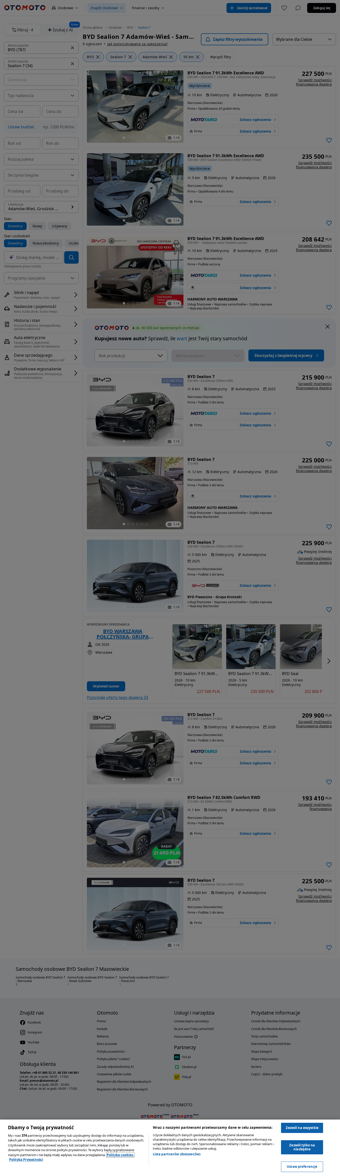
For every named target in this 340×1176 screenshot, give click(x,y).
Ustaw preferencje (302, 1166)
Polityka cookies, (120, 1155)
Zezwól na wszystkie (302, 1128)
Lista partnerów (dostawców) (177, 1154)
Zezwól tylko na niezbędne (302, 1147)
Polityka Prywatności (26, 1159)
